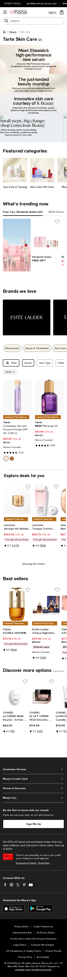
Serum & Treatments (37, 348)
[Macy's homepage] (5, 32)
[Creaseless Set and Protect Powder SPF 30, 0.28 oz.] (17, 397)
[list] (33, 93)
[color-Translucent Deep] (12, 458)
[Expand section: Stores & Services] (33, 788)
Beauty (12, 32)
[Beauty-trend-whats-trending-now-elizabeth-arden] (17, 245)
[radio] (6, 458)
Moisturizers (12, 348)
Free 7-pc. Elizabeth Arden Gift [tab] (23, 211)
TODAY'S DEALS (12, 3)
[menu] (5, 12)
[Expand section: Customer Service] (33, 769)
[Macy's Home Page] (18, 12)
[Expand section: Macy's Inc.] (33, 797)
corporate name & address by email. (33, 969)
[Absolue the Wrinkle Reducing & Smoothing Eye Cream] (17, 500)
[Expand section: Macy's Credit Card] (33, 778)
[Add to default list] (57, 221)
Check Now (43, 863)
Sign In (52, 12)
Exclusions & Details (26, 863)
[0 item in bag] (61, 12)
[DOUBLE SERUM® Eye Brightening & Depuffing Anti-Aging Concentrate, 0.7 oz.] (17, 604)
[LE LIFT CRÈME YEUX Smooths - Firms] (41, 694)
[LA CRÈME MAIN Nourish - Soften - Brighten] (15, 694)
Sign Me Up (33, 823)
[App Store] (13, 908)
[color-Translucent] (6, 458)
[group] (33, 90)
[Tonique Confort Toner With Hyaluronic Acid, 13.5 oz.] (45, 500)
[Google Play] (41, 908)
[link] (46, 258)
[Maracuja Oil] (49, 397)
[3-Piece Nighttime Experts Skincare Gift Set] (46, 604)
